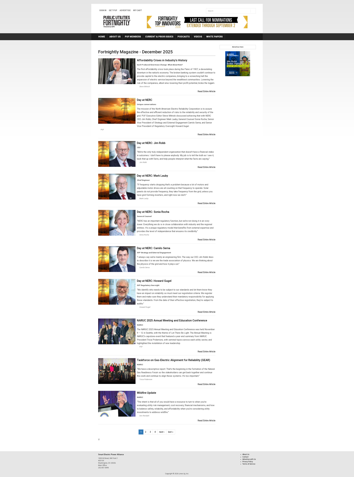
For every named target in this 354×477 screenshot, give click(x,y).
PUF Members (133, 36)
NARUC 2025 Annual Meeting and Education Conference (172, 320)
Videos (198, 36)
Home (101, 36)
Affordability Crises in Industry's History (162, 60)
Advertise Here (237, 47)
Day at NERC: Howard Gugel (154, 280)
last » (170, 432)
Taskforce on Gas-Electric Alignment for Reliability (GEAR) (173, 360)
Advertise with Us (249, 459)
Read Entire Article (206, 91)
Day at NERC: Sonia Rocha (153, 211)
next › (162, 432)
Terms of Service (248, 464)
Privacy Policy (247, 462)
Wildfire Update (146, 392)
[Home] (117, 22)
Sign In (102, 10)
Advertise (125, 10)
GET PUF (113, 10)
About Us (115, 36)
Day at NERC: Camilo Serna (153, 248)
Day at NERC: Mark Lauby (152, 175)
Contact (245, 457)
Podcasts (184, 36)
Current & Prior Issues (159, 36)
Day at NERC (144, 100)
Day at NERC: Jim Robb (151, 143)
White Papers (214, 36)
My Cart (137, 10)
